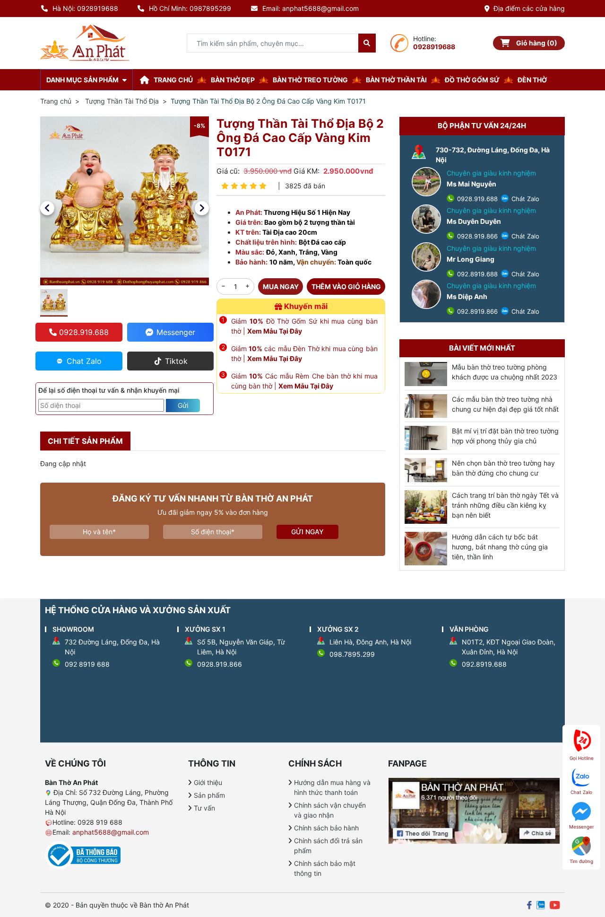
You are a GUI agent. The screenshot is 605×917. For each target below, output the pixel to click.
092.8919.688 (476, 274)
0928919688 (434, 47)
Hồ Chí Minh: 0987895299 (190, 8)
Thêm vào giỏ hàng (346, 286)
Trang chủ (55, 101)
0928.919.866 (476, 236)
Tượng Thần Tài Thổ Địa (122, 101)
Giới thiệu (208, 782)
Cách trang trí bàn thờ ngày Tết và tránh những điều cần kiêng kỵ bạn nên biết (505, 505)
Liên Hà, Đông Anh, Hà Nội (370, 642)
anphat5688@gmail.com (110, 832)
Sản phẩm (209, 795)
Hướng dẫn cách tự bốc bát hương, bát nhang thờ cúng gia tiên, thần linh (500, 547)
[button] (47, 208)
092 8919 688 (87, 664)
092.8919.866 (476, 311)
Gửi (183, 405)
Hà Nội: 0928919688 (85, 8)
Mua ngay (281, 286)
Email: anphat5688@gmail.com (310, 8)
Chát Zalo (524, 199)
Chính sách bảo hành (326, 828)
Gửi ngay (307, 532)
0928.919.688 (476, 199)
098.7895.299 (352, 654)
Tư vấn (204, 808)
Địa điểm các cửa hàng (529, 8)
